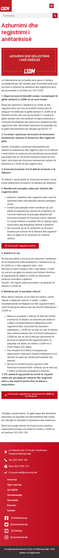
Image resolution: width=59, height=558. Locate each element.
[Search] (55, 15)
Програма (12, 500)
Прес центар (14, 484)
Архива (11, 510)
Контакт (11, 505)
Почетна (12, 479)
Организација (14, 495)
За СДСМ (12, 490)
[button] (51, 6)
